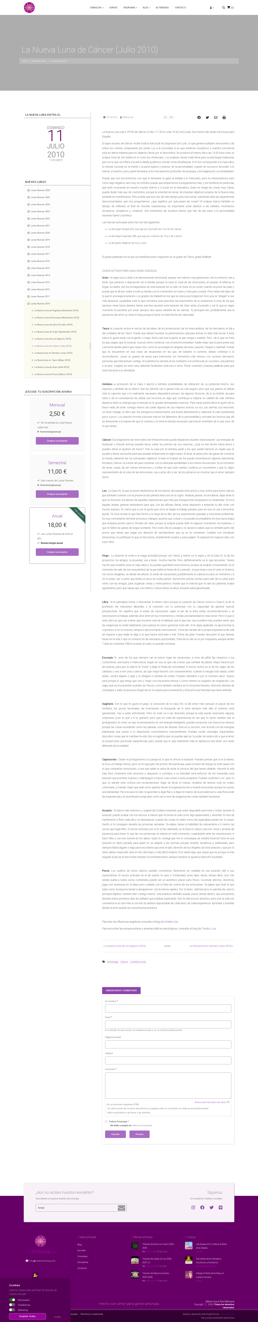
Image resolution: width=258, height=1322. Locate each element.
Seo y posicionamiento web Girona (217, 1318)
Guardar (57, 1317)
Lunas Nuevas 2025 (40, 197)
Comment (110, 1069)
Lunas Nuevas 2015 (40, 268)
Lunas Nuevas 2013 (40, 282)
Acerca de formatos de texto (210, 1102)
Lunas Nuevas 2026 (40, 190)
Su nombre (110, 1001)
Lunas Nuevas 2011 (40, 296)
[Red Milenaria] (40, 1240)
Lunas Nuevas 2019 (40, 239)
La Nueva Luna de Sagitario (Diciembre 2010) (56, 310)
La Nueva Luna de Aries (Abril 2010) (51, 367)
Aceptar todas (27, 1316)
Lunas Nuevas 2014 (40, 275)
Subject (109, 1053)
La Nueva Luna (138, 962)
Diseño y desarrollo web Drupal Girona (201, 1314)
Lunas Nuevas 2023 (40, 211)
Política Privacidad (118, 1121)
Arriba (167, 945)
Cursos (113, 7)
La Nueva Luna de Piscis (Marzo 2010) (53, 374)
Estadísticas (24, 1305)
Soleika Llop (171, 921)
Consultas (96, 9)
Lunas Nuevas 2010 (40, 303)
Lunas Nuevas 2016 (40, 261)
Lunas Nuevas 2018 (40, 247)
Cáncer (124, 962)
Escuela (81, 1250)
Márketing (23, 1310)
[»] (211, 8)
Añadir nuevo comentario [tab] (121, 990)
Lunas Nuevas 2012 (40, 289)
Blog (144, 9)
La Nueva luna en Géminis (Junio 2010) (211, 945)
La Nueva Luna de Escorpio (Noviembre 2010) (56, 317)
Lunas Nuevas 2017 (40, 254)
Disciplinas (128, 9)
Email (107, 1017)
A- (165, 117)
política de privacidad (142, 1125)
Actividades (162, 7)
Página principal (113, 1037)
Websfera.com (227, 1314)
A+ (171, 117)
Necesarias (24, 1300)
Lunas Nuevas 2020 (40, 232)
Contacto (180, 7)
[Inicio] (29, 7)
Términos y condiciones (91, 1314)
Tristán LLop (209, 928)
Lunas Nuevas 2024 (40, 204)
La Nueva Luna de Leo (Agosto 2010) (124, 945)
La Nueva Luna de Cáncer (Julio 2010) (53, 346)
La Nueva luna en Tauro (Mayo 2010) (52, 360)
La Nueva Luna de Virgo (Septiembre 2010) (55, 331)
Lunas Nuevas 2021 (40, 225)
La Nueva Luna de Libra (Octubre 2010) (53, 324)
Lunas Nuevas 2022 (40, 218)
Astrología (112, 962)
